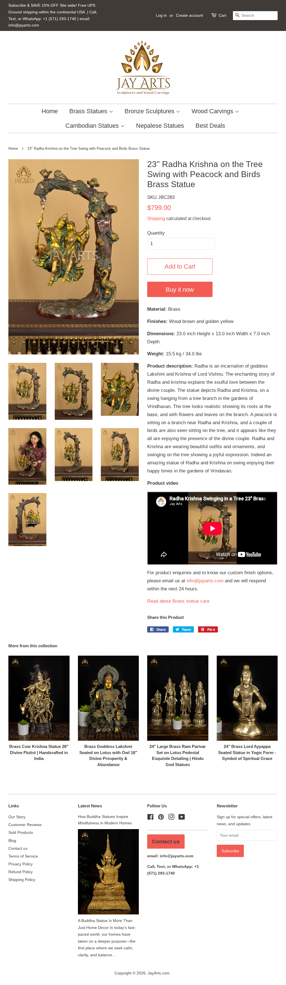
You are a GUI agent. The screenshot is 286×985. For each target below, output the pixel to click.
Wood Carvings (213, 111)
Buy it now (180, 289)
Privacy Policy (20, 864)
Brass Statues (89, 111)
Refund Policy (20, 872)
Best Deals (210, 125)
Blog (12, 840)
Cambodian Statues (92, 125)
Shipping (156, 218)
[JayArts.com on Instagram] (171, 818)
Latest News (90, 805)
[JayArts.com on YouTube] (181, 818)
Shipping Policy (21, 879)
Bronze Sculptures (150, 111)
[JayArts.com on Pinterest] (161, 818)
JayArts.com (159, 973)
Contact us (17, 848)
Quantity (156, 233)
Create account (189, 15)
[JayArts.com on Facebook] (150, 818)
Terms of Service (23, 856)
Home (50, 111)
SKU (161, 197)
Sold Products (20, 832)
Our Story (16, 817)
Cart (222, 15)
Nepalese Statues (160, 125)
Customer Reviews (25, 824)
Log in (161, 15)
